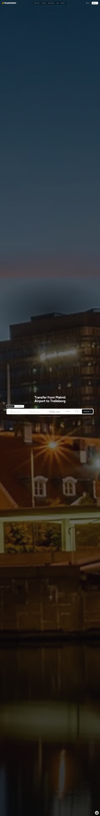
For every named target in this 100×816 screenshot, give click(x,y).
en (88, 3)
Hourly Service (51, 3)
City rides (43, 3)
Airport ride (36, 3)
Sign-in (95, 3)
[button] (54, 411)
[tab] (10, 406)
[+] (79, 412)
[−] (75, 412)
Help (57, 3)
